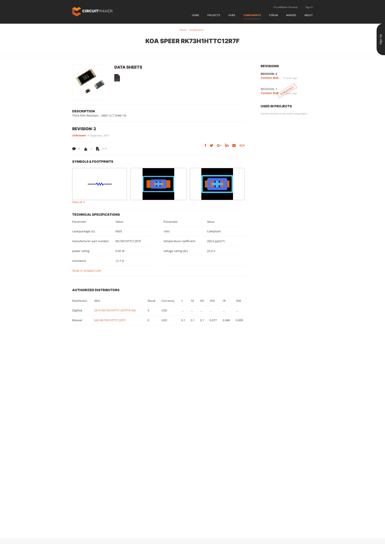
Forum (273, 15)
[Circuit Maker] (92, 11)
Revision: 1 (269, 89)
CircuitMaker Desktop (285, 7)
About (308, 15)
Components (252, 15)
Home (195, 15)
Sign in (309, 7)
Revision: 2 (269, 74)
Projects (213, 15)
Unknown (79, 135)
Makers (291, 15)
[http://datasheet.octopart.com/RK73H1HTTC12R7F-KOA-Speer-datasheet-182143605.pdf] (117, 77)
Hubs (231, 15)
